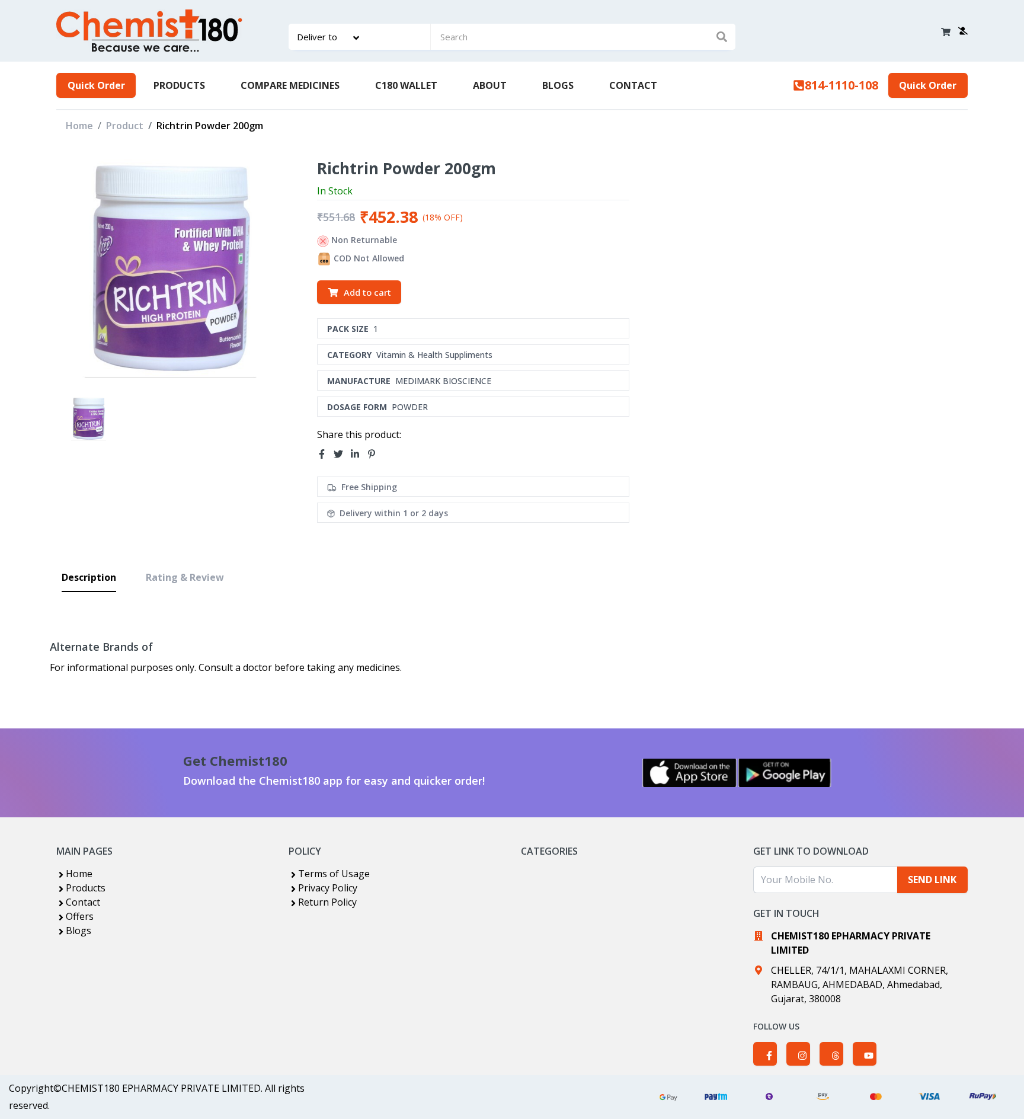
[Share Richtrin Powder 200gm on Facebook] (325, 454)
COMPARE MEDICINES (290, 85)
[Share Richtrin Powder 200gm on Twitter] (342, 454)
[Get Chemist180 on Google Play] (784, 773)
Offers (80, 916)
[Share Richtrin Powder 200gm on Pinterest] (375, 454)
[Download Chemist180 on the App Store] (689, 773)
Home (79, 125)
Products (85, 887)
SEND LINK (932, 879)
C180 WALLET (406, 85)
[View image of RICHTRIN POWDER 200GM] (89, 419)
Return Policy (327, 902)
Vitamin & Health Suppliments (434, 354)
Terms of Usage (334, 873)
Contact (83, 902)
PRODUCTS (179, 85)
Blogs (78, 930)
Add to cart (367, 292)
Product (124, 125)
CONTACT (633, 85)
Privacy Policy (327, 887)
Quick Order (96, 85)
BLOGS (558, 85)
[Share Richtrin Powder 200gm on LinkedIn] (358, 454)
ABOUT (490, 85)
